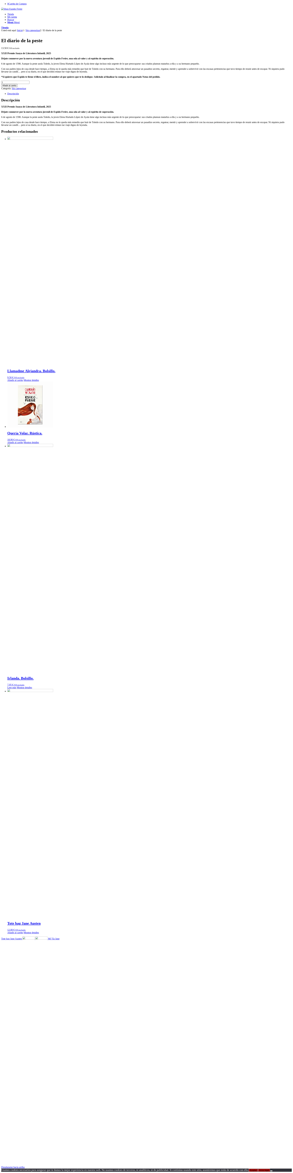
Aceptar (253, 1170)
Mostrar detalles (31, 380)
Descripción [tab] (13, 93)
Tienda (5, 27)
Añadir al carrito (9, 85)
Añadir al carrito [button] (15, 380)
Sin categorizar (19, 88)
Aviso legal (264, 1170)
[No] (271, 1170)
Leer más (11, 687)
